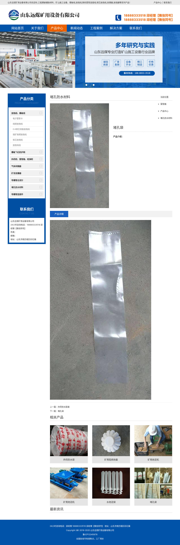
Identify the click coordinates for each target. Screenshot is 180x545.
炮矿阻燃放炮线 (20, 134)
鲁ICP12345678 (90, 534)
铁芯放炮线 (18, 140)
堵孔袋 (61, 411)
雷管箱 (163, 104)
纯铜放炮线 (18, 124)
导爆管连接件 (17, 194)
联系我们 (168, 2)
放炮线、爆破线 (18, 113)
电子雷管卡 (18, 118)
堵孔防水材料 (17, 187)
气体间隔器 (16, 166)
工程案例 (96, 28)
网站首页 (17, 28)
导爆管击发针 (17, 180)
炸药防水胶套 (64, 407)
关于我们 (37, 28)
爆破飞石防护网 (18, 152)
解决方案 (116, 28)
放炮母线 (17, 145)
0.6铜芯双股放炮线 (21, 129)
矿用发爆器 (16, 173)
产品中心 (158, 2)
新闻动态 (76, 28)
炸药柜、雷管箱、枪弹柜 (22, 159)
